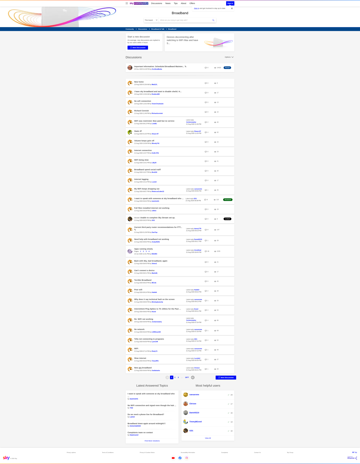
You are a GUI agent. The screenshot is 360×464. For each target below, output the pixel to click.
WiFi (136, 348)
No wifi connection (142, 101)
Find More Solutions (152, 441)
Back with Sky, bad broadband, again (150, 261)
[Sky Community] (139, 3)
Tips (176, 3)
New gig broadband (143, 368)
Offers (192, 3)
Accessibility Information (188, 452)
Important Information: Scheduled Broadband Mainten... (159, 66)
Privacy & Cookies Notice (147, 452)
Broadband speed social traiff (147, 170)
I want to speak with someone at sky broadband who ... (159, 198)
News (168, 3)
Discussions (156, 3)
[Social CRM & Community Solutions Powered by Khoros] (352, 458)
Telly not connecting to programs (149, 339)
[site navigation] (127, 3)
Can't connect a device (144, 270)
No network (139, 329)
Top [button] (355, 452)
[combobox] (184, 20)
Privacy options (71, 452)
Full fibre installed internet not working (151, 208)
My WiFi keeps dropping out (146, 189)
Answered (228, 199)
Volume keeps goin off (144, 141)
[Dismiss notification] (231, 8)
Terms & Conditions (108, 452)
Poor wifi (138, 290)
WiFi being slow (141, 160)
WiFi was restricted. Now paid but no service (154, 121)
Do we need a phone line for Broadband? (146, 414)
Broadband (180, 13)
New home (139, 82)
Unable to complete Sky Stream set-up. (157, 218)
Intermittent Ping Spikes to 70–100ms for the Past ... (157, 309)
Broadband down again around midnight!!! (147, 423)
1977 (187, 377)
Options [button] (228, 57)
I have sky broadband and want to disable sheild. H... (158, 91)
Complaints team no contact (140, 432)
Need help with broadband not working (151, 239)
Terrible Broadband (142, 280)
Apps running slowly (143, 249)
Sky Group (290, 452)
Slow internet (140, 358)
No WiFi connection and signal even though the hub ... (152, 405)
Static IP (138, 131)
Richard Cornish (141, 111)
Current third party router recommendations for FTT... (158, 227)
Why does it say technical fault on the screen (154, 299)
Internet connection (143, 150)
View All (208, 438)
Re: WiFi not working (143, 319)
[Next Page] (193, 377)
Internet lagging (141, 179)
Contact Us (257, 452)
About (183, 3)
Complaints (224, 452)
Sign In (230, 3)
